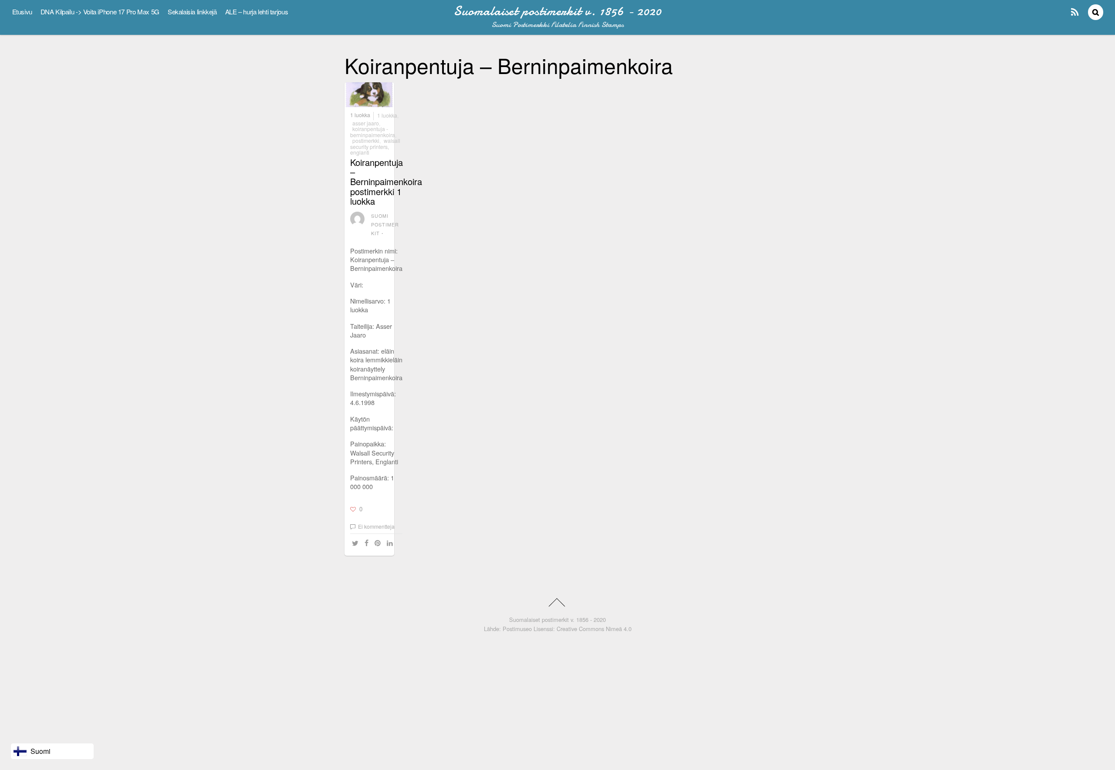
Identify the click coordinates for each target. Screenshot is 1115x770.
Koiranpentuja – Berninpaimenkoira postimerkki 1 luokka (386, 181)
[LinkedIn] (391, 542)
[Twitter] (356, 542)
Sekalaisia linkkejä (192, 11)
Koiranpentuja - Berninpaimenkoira (372, 131)
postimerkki (365, 140)
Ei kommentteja (376, 526)
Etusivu (22, 11)
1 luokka (360, 115)
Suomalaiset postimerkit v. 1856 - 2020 (557, 619)
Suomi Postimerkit (385, 224)
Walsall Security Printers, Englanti (375, 146)
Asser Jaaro (365, 123)
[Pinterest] (379, 542)
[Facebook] (368, 542)
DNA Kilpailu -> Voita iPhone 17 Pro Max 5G (100, 11)
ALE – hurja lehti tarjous (256, 11)
